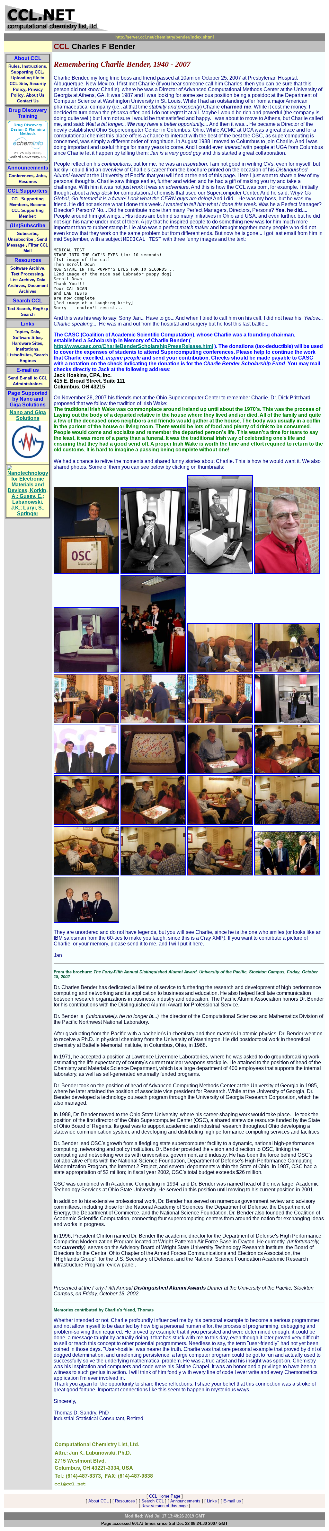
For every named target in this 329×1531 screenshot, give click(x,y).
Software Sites (27, 337)
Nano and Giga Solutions (28, 415)
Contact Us (28, 101)
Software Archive (27, 268)
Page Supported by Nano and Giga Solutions (28, 398)
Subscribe (27, 233)
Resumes (28, 181)
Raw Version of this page (164, 1505)
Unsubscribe (20, 239)
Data (35, 331)
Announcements (27, 167)
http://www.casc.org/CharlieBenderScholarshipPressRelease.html (133, 346)
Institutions (27, 349)
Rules (14, 66)
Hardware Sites (27, 343)
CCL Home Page (164, 1496)
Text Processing (27, 274)
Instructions (34, 66)
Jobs (41, 175)
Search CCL (27, 300)
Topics (21, 331)
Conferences (21, 175)
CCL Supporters (28, 191)
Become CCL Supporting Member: (29, 210)
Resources (27, 260)
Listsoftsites (19, 354)
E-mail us (27, 370)
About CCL (27, 58)
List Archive (22, 279)
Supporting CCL (27, 72)
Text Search (18, 308)
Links (27, 323)
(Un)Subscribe (27, 225)
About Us (35, 95)
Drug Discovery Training (28, 113)
